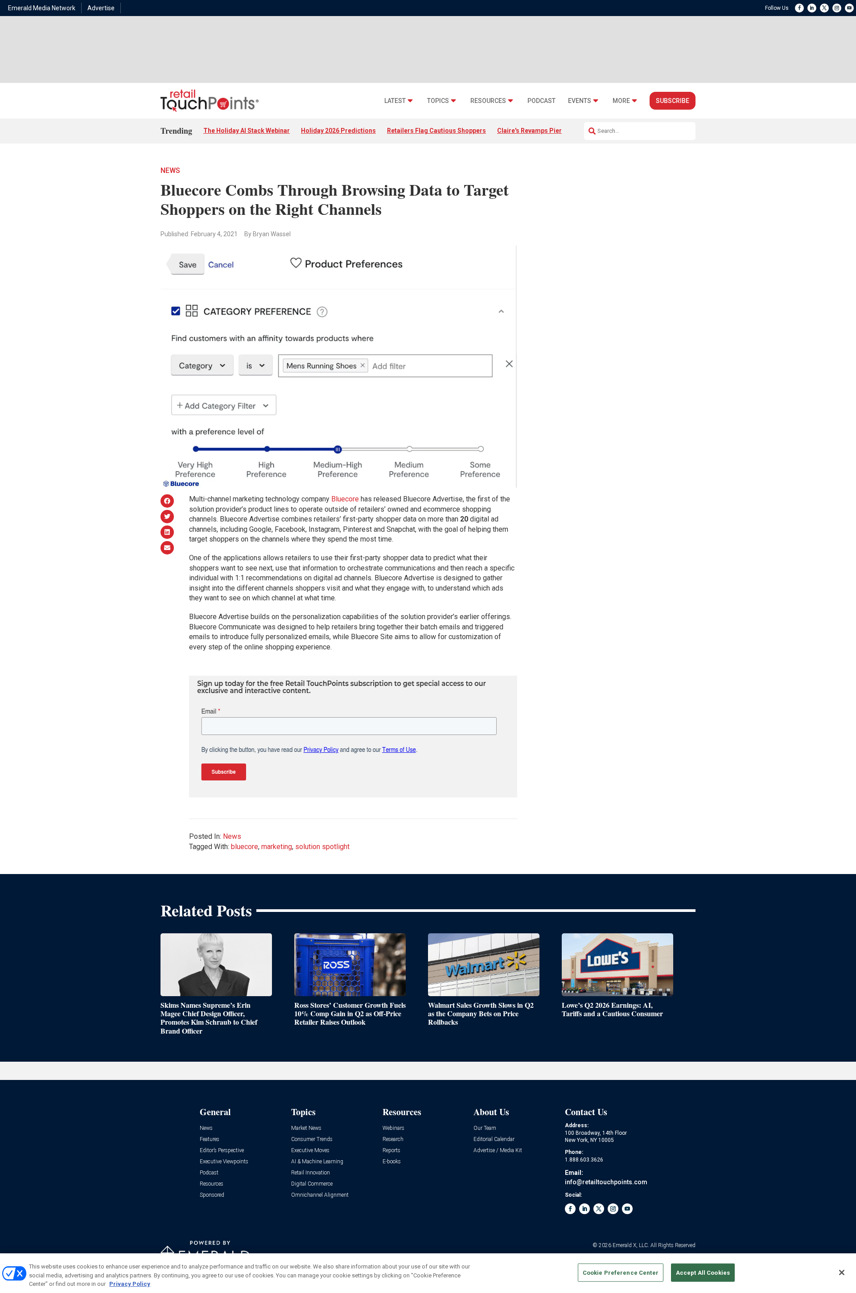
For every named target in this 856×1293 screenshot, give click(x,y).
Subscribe (672, 100)
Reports (391, 1150)
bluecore (244, 846)
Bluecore (345, 499)
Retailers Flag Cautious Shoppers (436, 130)
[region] (428, 1273)
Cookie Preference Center (620, 1272)
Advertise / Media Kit (497, 1150)
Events (579, 101)
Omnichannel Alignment (320, 1195)
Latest (395, 101)
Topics (438, 101)
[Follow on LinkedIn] (811, 8)
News (170, 170)
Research (393, 1139)
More (621, 101)
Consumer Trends (312, 1139)
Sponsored (212, 1195)
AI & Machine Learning (317, 1162)
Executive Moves (310, 1150)
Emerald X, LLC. (631, 1245)
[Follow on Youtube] (849, 8)
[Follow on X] (824, 8)
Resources (488, 101)
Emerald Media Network (41, 8)
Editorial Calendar (493, 1139)
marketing (276, 846)
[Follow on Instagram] (836, 8)
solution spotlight (322, 846)
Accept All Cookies (703, 1272)
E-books (392, 1162)
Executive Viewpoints (224, 1162)
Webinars (393, 1128)
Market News (306, 1128)
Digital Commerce (312, 1184)
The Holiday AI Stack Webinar (246, 130)
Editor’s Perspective (222, 1150)
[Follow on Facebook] (799, 8)
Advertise (101, 8)
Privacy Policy (129, 1284)
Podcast (541, 101)
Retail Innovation (310, 1173)
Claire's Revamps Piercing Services (549, 130)
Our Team (484, 1128)
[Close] (842, 1272)
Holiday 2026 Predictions (338, 130)
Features (209, 1139)
